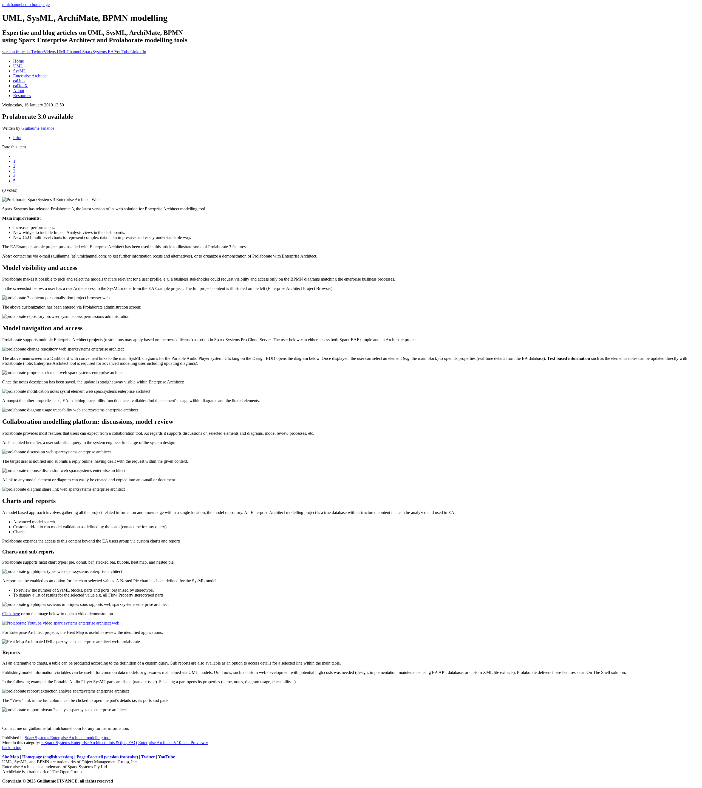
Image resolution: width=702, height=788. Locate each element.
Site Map (10, 757)
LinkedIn (138, 51)
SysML (19, 71)
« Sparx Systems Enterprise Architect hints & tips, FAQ (89, 742)
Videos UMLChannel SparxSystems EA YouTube (87, 51)
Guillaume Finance (37, 128)
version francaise (16, 51)
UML (18, 66)
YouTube (166, 757)
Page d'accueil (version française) (107, 757)
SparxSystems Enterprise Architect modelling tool (68, 737)
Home (18, 61)
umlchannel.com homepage (26, 4)
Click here (11, 613)
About (18, 90)
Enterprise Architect (30, 76)
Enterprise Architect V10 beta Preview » (173, 742)
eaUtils (19, 80)
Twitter (37, 51)
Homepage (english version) (47, 757)
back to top (11, 747)
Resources (22, 95)
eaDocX (20, 85)
